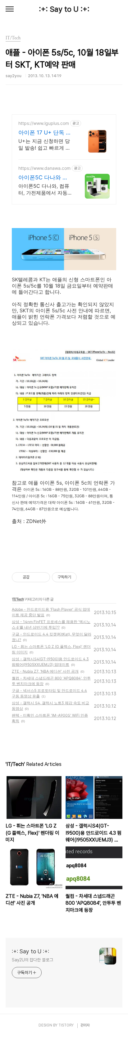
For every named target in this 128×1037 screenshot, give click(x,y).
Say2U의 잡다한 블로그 (32, 959)
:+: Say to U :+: (64, 9)
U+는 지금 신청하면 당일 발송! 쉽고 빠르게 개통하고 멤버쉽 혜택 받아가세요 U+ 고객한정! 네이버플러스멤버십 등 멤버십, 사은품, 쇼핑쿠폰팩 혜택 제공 (44, 144)
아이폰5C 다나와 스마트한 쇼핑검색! (43, 177)
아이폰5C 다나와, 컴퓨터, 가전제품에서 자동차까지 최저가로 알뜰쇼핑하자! (45, 189)
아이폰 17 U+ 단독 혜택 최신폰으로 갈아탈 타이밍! (45, 132)
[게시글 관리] (43, 577)
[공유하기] (35, 577)
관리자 (85, 1025)
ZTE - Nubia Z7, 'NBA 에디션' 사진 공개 (45, 671)
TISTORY (66, 1025)
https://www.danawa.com (44, 168)
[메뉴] (9, 9)
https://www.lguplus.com (43, 123)
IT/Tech (18, 599)
